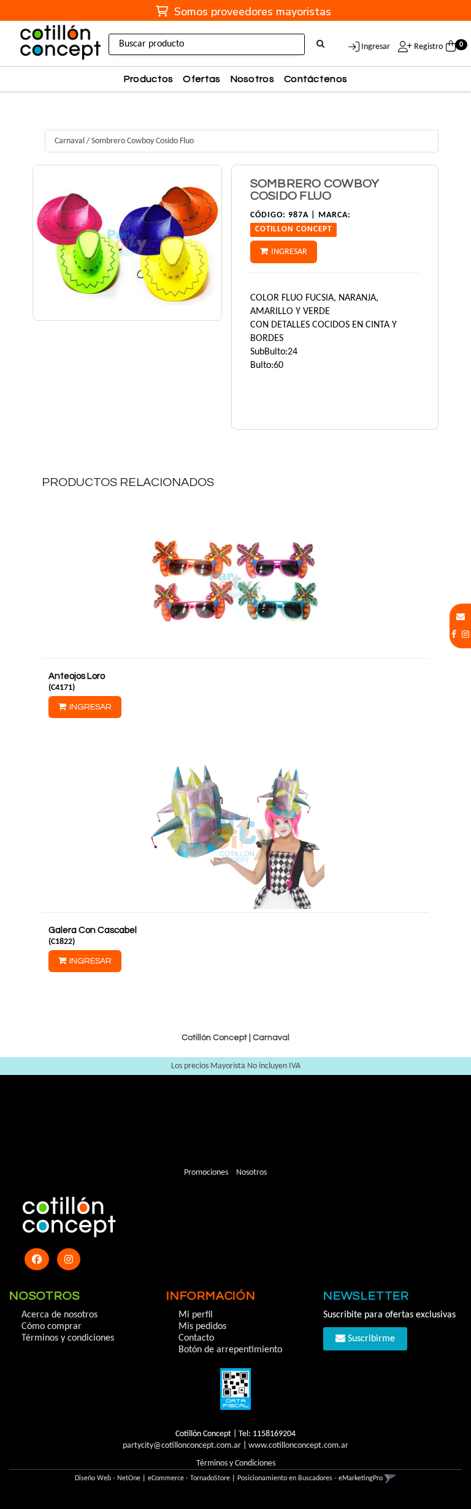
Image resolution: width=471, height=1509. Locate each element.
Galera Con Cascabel (92, 930)
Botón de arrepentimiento (230, 1350)
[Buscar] (320, 45)
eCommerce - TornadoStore (189, 1478)
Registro (427, 46)
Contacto (196, 1338)
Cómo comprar (51, 1326)
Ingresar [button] (375, 46)
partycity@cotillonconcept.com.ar (182, 1445)
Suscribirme (370, 1339)
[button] (460, 617)
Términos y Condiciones (235, 1463)
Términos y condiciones (67, 1338)
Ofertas (201, 79)
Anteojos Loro (76, 676)
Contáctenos (315, 79)
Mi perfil (195, 1315)
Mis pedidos (202, 1326)
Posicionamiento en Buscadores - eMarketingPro (310, 1478)
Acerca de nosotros (59, 1315)
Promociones (206, 1172)
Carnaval (70, 141)
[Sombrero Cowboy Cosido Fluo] (127, 242)
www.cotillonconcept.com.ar (298, 1445)
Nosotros (252, 79)
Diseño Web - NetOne (107, 1478)
